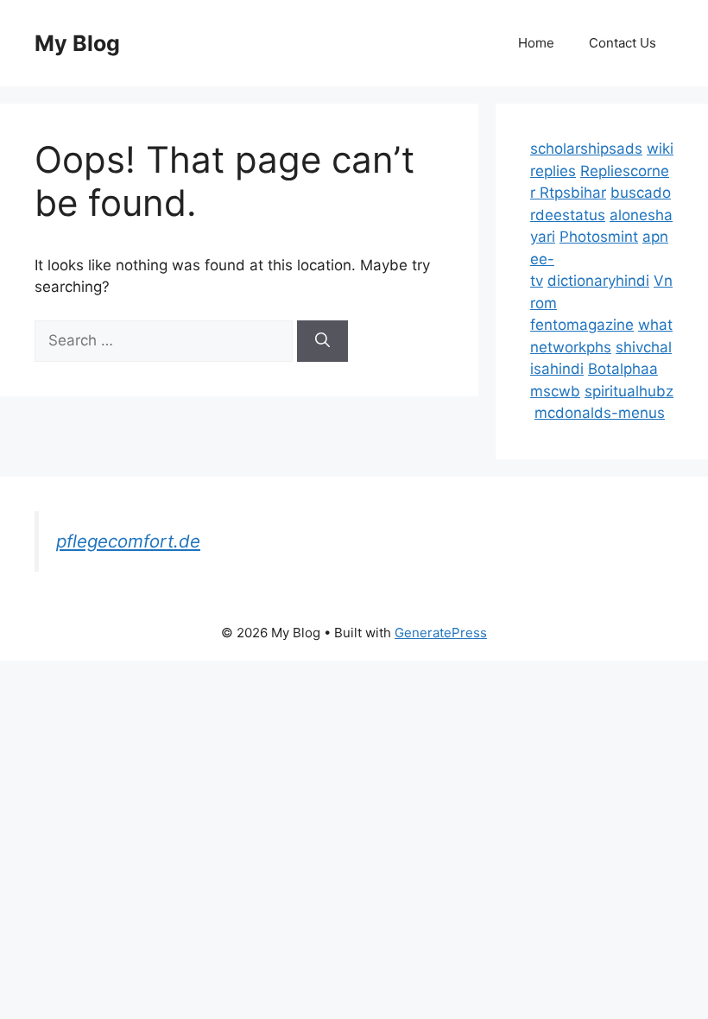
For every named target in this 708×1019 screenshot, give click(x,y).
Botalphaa (623, 368)
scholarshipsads (586, 148)
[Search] (322, 341)
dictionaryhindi (598, 280)
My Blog (77, 43)
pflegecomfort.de (128, 541)
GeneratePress (441, 632)
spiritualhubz (629, 391)
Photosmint (598, 236)
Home (536, 43)
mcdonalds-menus (599, 412)
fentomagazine (582, 324)
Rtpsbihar (573, 192)
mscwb (555, 391)
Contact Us (622, 43)
